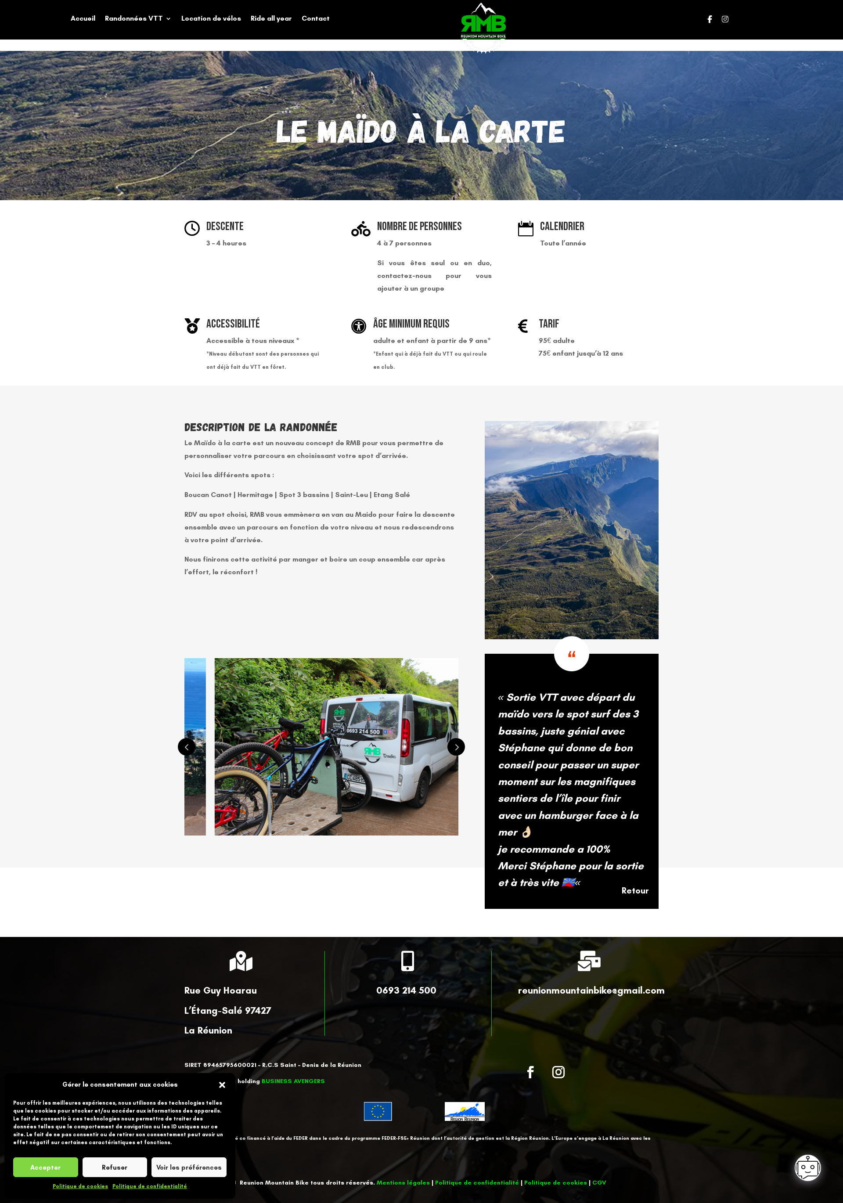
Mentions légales (403, 1182)
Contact (316, 18)
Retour (635, 890)
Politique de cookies (80, 1186)
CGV (599, 1182)
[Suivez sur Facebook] (530, 1072)
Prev (186, 747)
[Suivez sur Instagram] (558, 1072)
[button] (222, 1085)
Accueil (83, 18)
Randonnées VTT (134, 18)
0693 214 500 (406, 990)
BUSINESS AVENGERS (293, 1081)
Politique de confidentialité (149, 1186)
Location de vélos (211, 18)
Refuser (114, 1167)
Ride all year (271, 18)
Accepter (45, 1167)
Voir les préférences (189, 1167)
